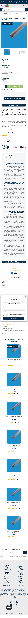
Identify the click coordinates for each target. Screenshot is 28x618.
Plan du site (22, 591)
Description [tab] (9, 155)
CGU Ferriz (14, 591)
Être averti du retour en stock (14, 98)
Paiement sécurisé (5, 590)
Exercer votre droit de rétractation (19, 596)
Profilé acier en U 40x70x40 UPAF (14, 446)
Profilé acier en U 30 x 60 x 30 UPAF (13, 388)
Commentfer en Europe (6, 593)
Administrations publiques (22, 594)
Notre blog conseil (7, 591)
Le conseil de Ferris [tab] (11, 160)
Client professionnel (10, 594)
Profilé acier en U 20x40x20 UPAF (14, 503)
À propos (3, 589)
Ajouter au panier (14, 86)
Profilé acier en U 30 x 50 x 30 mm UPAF (13, 474)
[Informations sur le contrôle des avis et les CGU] (20, 275)
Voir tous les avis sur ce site (14, 277)
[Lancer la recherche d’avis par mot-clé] (25, 294)
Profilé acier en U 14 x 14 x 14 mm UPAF (14, 360)
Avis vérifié (5, 326)
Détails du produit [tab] (10, 157)
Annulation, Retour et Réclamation (18, 590)
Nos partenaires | (5, 596)
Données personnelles (18, 593)
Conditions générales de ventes (13, 589)
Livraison (24, 589)
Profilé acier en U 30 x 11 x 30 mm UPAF (14, 417)
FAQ (18, 591)
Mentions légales (13, 596)
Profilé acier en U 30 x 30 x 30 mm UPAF (14, 532)
